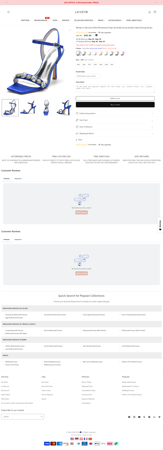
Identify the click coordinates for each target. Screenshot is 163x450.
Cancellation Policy (88, 390)
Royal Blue (78, 53)
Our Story (4, 382)
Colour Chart (96, 48)
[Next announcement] (156, 2)
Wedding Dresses (11, 362)
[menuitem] (26, 20)
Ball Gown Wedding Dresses (93, 362)
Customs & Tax (87, 395)
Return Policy (86, 382)
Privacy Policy (76, 435)
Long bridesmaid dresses (14, 330)
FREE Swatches (109, 48)
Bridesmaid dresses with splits (16, 333)
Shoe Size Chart (47, 386)
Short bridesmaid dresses (53, 330)
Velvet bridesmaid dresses (53, 346)
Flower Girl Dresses (12, 365)
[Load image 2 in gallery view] (28, 107)
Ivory (95, 53)
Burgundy (117, 53)
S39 (100, 64)
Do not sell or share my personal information (17, 403)
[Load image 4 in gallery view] (64, 107)
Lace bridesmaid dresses (14, 349)
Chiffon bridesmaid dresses (15, 346)
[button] (8, 12)
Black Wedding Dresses (52, 362)
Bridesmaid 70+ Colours (130, 386)
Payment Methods (88, 399)
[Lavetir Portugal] (90, 439)
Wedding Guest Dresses (52, 365)
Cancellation (86, 403)
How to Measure (47, 395)
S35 (78, 64)
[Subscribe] (41, 416)
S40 (106, 64)
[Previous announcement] (6, 2)
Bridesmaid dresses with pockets (133, 330)
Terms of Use (87, 435)
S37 (89, 64)
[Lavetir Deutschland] (77, 439)
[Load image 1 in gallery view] (10, 107)
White (89, 53)
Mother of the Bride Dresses (132, 395)
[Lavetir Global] (72, 439)
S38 (95, 64)
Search (44, 399)
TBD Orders (5, 399)
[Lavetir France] (86, 439)
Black (84, 53)
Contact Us (5, 386)
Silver (106, 53)
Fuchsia (122, 53)
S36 (84, 64)
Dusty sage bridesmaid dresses (94, 315)
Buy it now (115, 105)
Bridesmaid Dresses (129, 382)
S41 (112, 64)
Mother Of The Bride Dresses (132, 362)
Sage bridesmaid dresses (14, 318)
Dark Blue (111, 53)
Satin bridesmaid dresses (92, 346)
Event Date (80, 71)
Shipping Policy (87, 386)
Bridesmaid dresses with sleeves (94, 330)
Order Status (5, 395)
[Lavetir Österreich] (81, 439)
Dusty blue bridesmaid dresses (55, 315)
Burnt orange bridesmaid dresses (134, 315)
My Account (5, 390)
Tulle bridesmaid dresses (130, 346)
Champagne (100, 53)
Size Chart (88, 60)
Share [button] (80, 140)
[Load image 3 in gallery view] (46, 107)
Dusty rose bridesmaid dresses (16, 315)
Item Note (80, 82)
